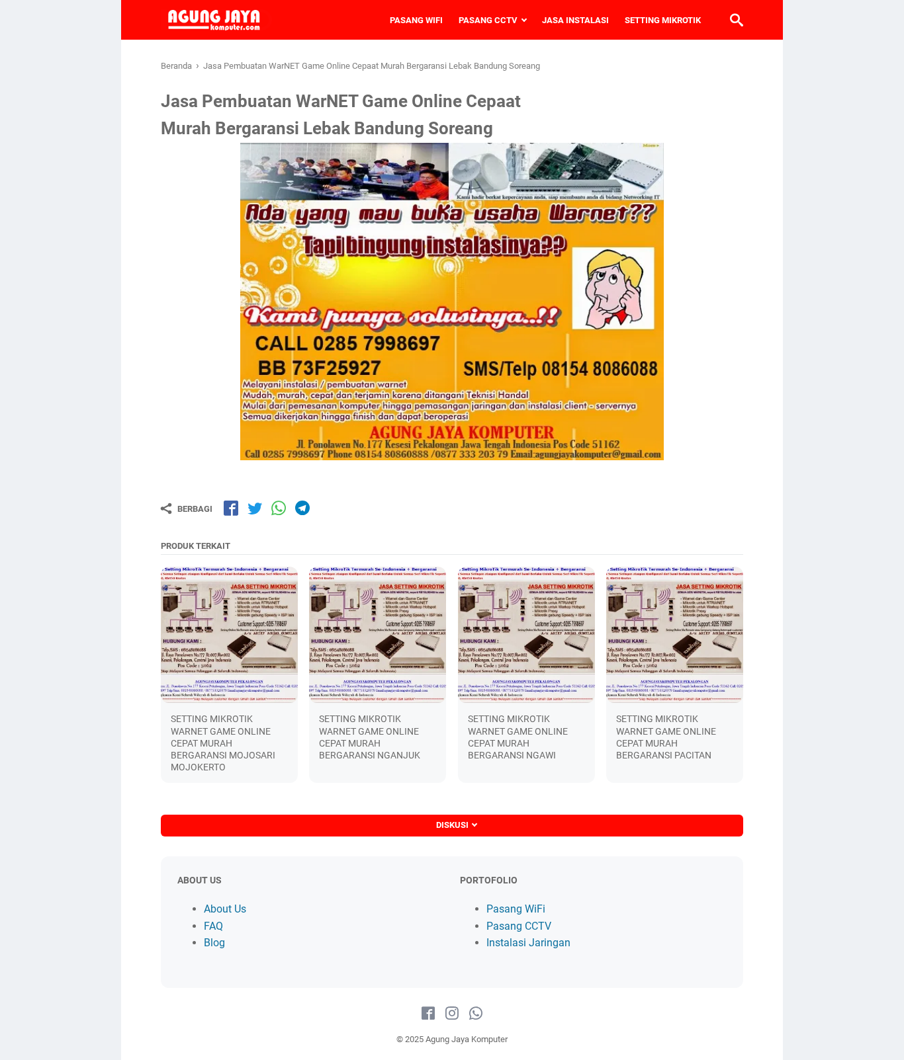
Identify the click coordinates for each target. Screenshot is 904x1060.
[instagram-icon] (452, 1013)
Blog (214, 942)
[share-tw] (255, 507)
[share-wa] (279, 507)
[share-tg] (302, 507)
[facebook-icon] (428, 1013)
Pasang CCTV (518, 926)
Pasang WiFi (515, 909)
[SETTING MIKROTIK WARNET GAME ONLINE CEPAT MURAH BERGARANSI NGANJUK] (377, 635)
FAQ (213, 926)
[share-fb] (231, 507)
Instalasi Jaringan (528, 942)
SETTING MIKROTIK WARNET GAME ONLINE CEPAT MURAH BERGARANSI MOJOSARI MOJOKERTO (223, 742)
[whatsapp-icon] (476, 1013)
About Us (225, 909)
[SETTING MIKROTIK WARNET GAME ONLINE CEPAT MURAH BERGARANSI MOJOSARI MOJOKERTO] (229, 635)
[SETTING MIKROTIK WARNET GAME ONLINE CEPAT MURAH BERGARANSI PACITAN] (674, 635)
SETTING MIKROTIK (663, 20)
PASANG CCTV (488, 20)
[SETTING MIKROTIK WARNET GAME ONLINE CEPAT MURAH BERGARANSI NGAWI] (526, 635)
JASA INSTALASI (575, 20)
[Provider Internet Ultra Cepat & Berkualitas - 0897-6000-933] (216, 19)
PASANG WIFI (416, 20)
